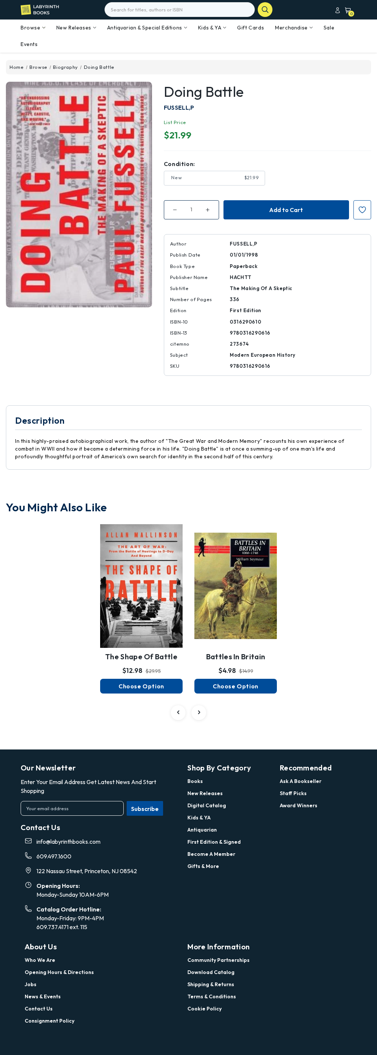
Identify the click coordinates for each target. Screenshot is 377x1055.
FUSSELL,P (179, 107)
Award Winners (298, 805)
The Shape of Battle (141, 656)
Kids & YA (209, 27)
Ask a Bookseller (300, 781)
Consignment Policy (49, 1020)
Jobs (30, 984)
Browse (30, 27)
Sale (329, 27)
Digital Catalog (206, 805)
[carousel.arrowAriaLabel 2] (178, 712)
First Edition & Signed (214, 842)
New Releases (73, 27)
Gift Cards (250, 27)
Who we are (40, 960)
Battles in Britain (235, 656)
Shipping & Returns (210, 984)
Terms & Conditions (211, 996)
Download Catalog (211, 972)
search (265, 9)
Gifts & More (203, 866)
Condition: (179, 163)
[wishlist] (141, 577)
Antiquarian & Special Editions (144, 27)
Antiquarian (202, 829)
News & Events (43, 996)
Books (195, 781)
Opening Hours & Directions (59, 972)
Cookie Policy (204, 1008)
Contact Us (39, 1008)
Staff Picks (293, 793)
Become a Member (211, 854)
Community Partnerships (218, 960)
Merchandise (291, 27)
